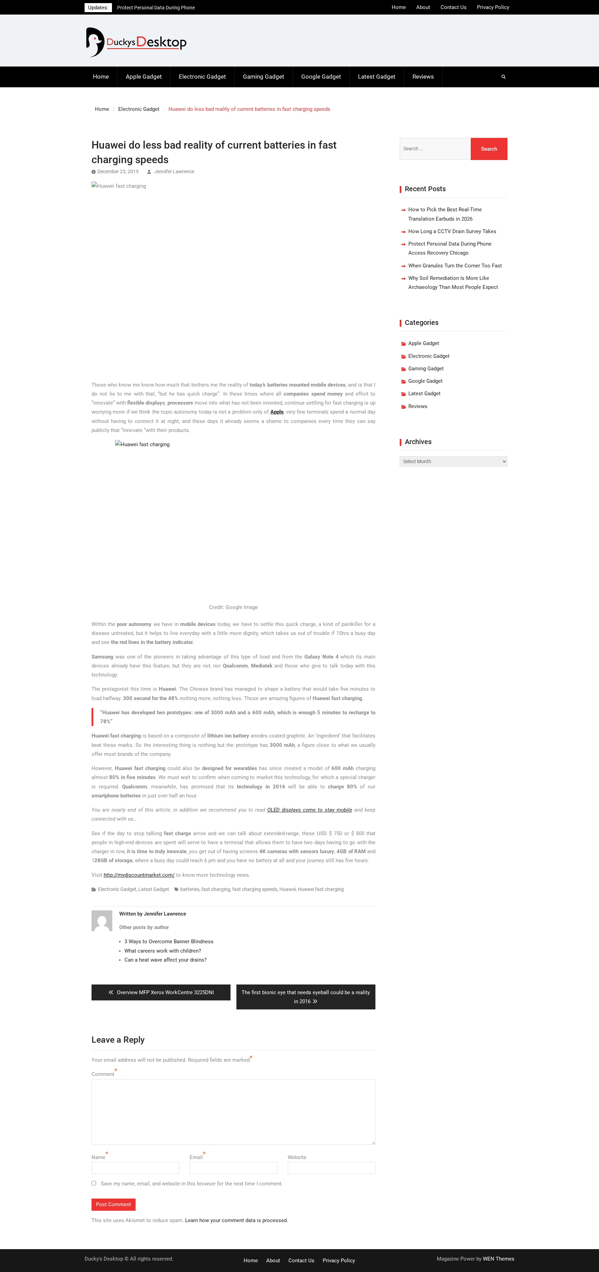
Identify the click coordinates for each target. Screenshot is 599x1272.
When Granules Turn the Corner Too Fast (455, 266)
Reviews (423, 76)
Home (399, 7)
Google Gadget (321, 76)
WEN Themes (498, 1259)
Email (196, 1157)
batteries (189, 889)
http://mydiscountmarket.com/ (139, 875)
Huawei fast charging (321, 889)
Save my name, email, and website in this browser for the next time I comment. (192, 1184)
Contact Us (454, 7)
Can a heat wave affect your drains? (165, 960)
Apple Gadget (144, 76)
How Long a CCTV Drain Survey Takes (452, 231)
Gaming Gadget (263, 76)
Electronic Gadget (202, 76)
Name (98, 1157)
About (423, 7)
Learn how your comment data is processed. (236, 1220)
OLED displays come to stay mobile (309, 810)
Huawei (287, 889)
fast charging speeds (254, 889)
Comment (103, 1074)
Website (297, 1157)
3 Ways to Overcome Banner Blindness (169, 941)
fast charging (215, 889)
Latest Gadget (377, 76)
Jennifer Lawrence (174, 171)
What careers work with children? (162, 951)
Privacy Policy (493, 7)
